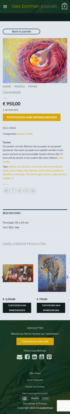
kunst (6, 170)
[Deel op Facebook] (13, 191)
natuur (41, 170)
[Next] (67, 285)
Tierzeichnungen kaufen (38, 174)
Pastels (19, 86)
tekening (19, 174)
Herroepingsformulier (35, 393)
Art (19, 166)
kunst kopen (16, 170)
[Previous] (3, 285)
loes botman (30, 170)
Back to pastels (21, 31)
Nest (49, 170)
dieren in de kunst (52, 166)
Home (7, 86)
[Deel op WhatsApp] (6, 191)
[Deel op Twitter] (20, 191)
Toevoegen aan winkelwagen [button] (17, 307)
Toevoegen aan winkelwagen (32, 117)
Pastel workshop (35, 386)
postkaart (58, 170)
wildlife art (8, 178)
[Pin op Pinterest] (33, 191)
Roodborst (8, 174)
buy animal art (34, 166)
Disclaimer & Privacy (35, 403)
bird (24, 166)
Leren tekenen (35, 379)
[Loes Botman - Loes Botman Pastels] (34, 7)
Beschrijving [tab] (12, 213)
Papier (32, 86)
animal (12, 166)
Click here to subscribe (35, 341)
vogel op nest (59, 174)
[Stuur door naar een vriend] (26, 191)
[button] (5, 6)
